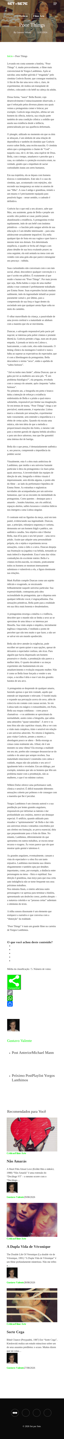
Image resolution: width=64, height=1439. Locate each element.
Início (10, 56)
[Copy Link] (32, 992)
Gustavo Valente (24, 32)
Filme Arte (38, 16)
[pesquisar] (49, 4)
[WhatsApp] (32, 998)
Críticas (24, 16)
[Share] (32, 1004)
